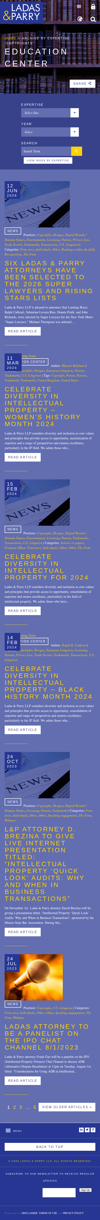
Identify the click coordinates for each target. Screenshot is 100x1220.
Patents (66, 239)
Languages (79, 19)
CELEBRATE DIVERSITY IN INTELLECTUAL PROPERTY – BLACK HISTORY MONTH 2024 (49, 682)
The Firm (29, 254)
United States (69, 380)
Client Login (93, 7)
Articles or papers (72, 543)
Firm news (27, 249)
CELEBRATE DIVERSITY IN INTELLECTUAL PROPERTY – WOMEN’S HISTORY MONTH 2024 (43, 407)
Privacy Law (81, 239)
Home (10, 38)
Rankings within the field (78, 249)
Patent (70, 375)
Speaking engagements (62, 815)
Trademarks (31, 244)
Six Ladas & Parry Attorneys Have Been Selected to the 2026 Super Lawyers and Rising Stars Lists (49, 281)
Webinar (10, 820)
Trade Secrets (13, 244)
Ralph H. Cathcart (74, 645)
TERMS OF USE (48, 1213)
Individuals (43, 249)
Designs (58, 235)
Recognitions (13, 254)
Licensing (53, 239)
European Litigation (59, 370)
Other (56, 249)
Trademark (12, 380)
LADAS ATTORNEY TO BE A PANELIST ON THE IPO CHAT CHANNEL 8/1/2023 (47, 1037)
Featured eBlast (15, 547)
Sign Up (85, 1190)
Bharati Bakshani (73, 365)
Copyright (57, 375)
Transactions (49, 244)
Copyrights (44, 235)
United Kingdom (48, 380)
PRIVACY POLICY (73, 1213)
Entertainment (36, 239)
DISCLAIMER (29, 1213)
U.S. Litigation (69, 244)
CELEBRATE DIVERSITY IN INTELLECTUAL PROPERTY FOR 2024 (47, 567)
